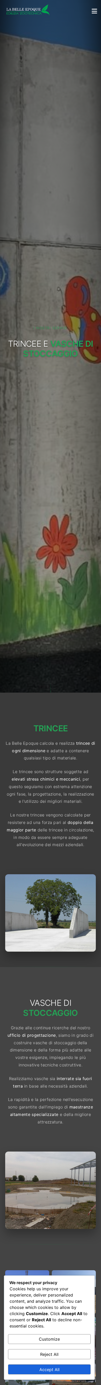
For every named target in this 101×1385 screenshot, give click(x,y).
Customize (49, 1339)
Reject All (49, 1354)
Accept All (49, 1369)
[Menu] (94, 11)
